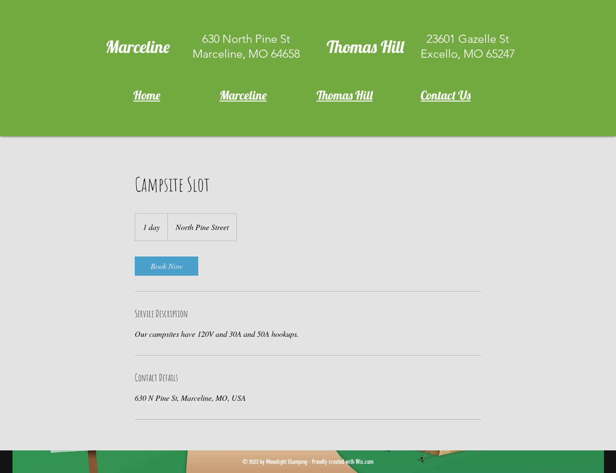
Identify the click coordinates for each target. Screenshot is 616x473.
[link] (166, 266)
